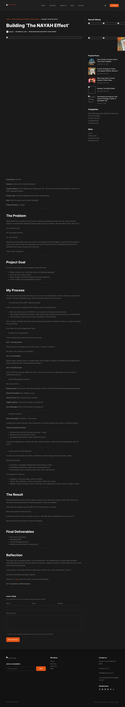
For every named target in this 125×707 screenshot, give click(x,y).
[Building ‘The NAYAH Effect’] (91, 89)
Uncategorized (93, 121)
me (17, 579)
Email (34, 603)
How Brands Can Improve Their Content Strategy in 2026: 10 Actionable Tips (107, 99)
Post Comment (13, 639)
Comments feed (93, 138)
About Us (63, 5)
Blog (72, 5)
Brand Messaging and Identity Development (42, 31)
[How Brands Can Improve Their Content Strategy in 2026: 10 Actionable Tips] (91, 99)
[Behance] (110, 689)
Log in (90, 133)
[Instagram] (105, 689)
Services (53, 5)
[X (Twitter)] (102, 689)
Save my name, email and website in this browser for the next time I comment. (31, 634)
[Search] (105, 5)
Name (8, 603)
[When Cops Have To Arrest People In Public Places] (91, 80)
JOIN (41, 668)
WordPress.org (93, 140)
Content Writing (93, 118)
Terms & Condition (100, 702)
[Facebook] (99, 689)
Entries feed (92, 136)
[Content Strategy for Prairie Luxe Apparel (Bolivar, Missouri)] (91, 71)
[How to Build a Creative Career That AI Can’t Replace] (91, 61)
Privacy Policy (114, 702)
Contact (81, 5)
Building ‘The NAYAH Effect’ (106, 88)
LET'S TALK (114, 5)
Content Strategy (94, 116)
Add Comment (11, 613)
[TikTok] (113, 689)
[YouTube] (108, 689)
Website (60, 603)
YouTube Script (93, 123)
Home (43, 5)
